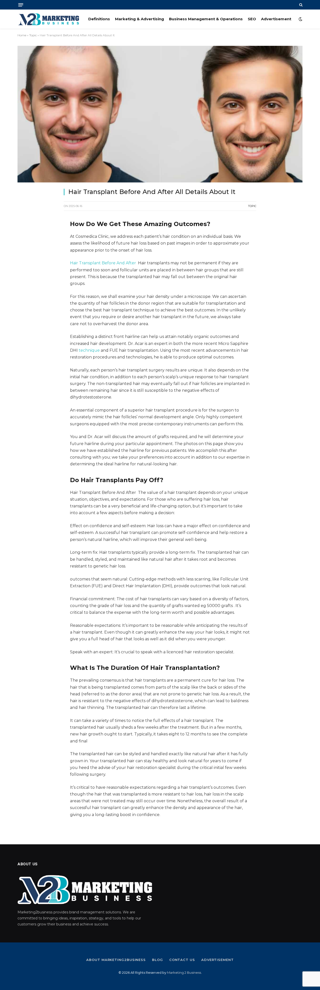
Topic (33, 35)
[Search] (300, 5)
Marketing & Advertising (139, 19)
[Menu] (20, 5)
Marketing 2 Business (184, 972)
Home (22, 35)
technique (89, 350)
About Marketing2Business (116, 960)
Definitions (99, 19)
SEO (252, 19)
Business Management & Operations (206, 19)
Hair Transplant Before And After (103, 263)
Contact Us (182, 960)
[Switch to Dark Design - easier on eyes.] (300, 19)
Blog (157, 960)
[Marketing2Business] (49, 19)
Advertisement (276, 19)
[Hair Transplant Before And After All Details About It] (160, 114)
